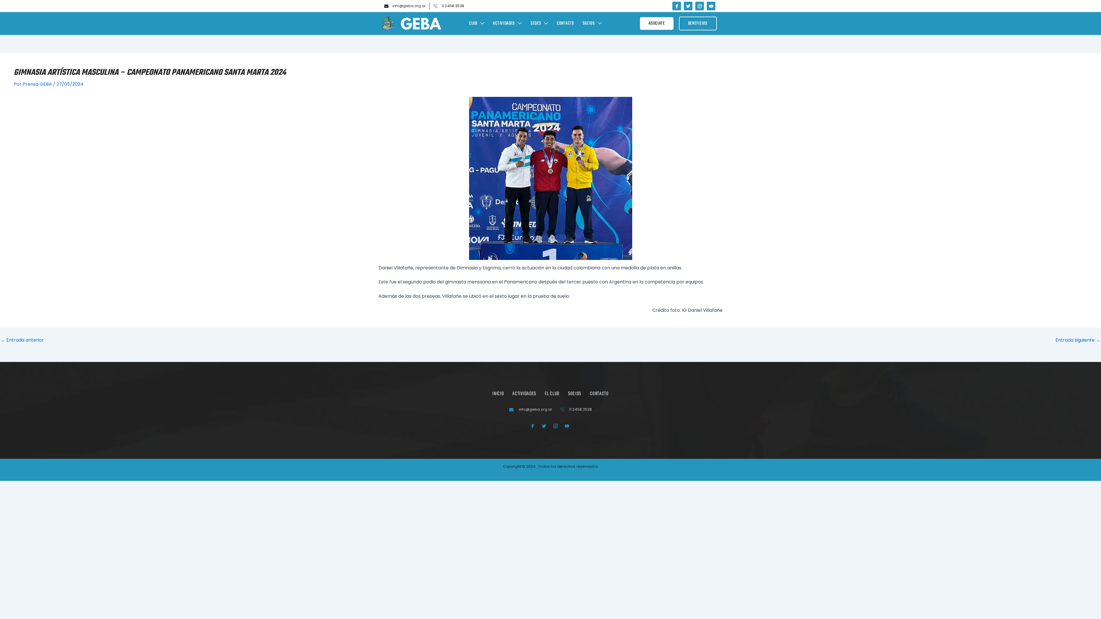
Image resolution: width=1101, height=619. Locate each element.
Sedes (536, 23)
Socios (589, 23)
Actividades (504, 23)
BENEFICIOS (698, 23)
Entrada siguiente (1077, 340)
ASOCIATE (657, 23)
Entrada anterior (22, 340)
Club (473, 23)
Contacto (565, 23)
